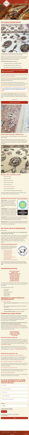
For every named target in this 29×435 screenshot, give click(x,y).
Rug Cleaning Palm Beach (8, 253)
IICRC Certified (10, 239)
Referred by (3, 403)
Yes (2, 411)
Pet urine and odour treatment (9, 186)
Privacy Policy (5, 415)
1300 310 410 (7, 70)
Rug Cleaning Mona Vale (8, 255)
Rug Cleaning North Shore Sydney (9, 257)
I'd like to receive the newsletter (6, 408)
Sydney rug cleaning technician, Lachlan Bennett (16, 326)
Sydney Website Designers (5, 432)
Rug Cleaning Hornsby (7, 258)
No (5, 411)
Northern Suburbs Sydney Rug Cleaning (10, 259)
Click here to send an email (14, 102)
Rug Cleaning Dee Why (8, 252)
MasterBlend (22, 239)
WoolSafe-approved (4, 83)
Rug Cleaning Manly (7, 254)
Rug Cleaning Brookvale (8, 250)
